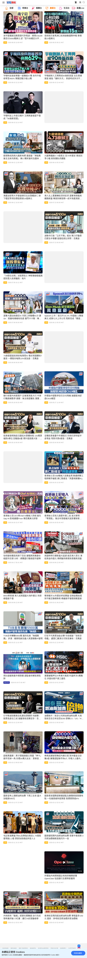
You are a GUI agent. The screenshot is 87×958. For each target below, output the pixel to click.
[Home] (11, 2)
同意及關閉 (78, 953)
